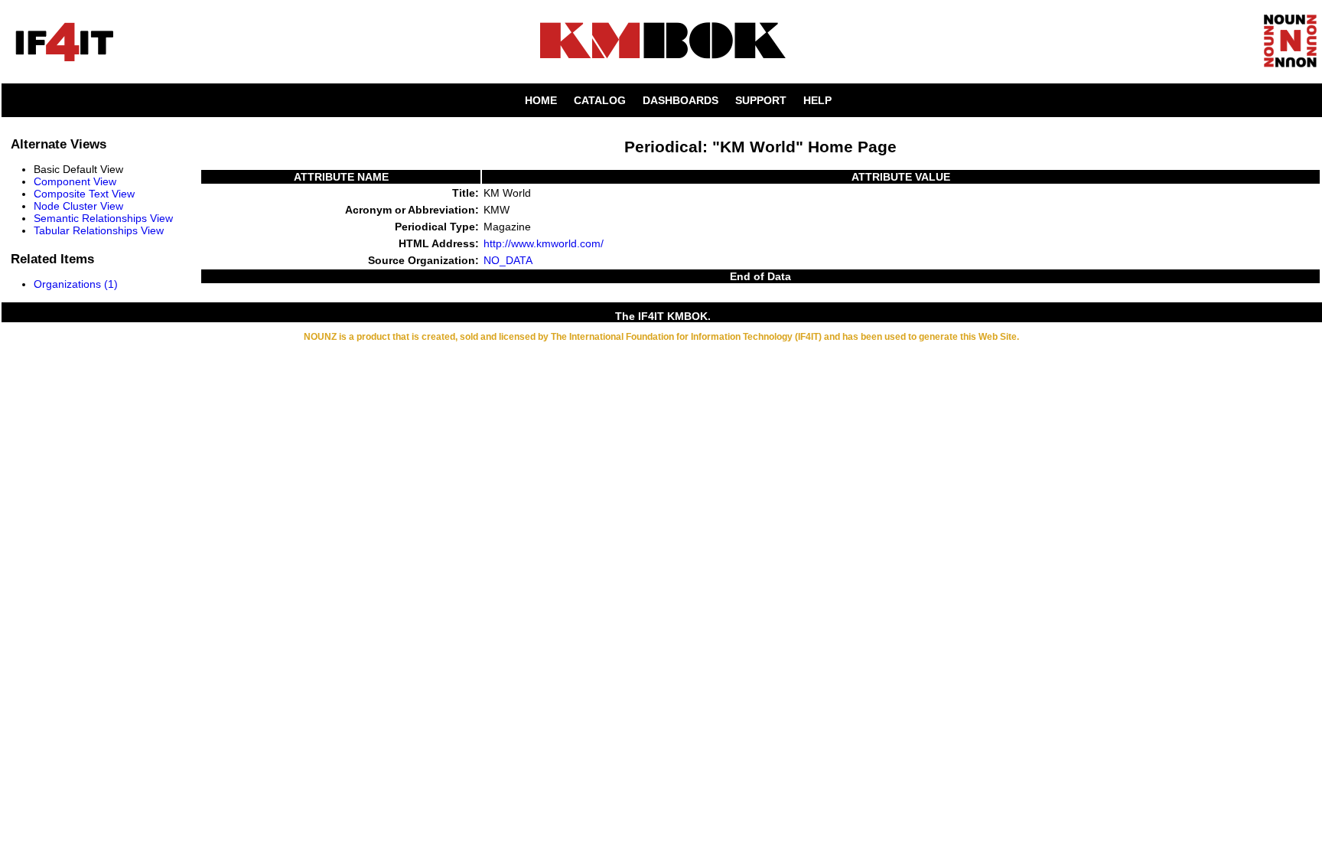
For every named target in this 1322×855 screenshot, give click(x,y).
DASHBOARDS (680, 100)
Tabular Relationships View (99, 230)
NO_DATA (508, 260)
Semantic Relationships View (103, 218)
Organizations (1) (76, 284)
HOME (541, 100)
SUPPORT (760, 100)
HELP (817, 100)
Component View (75, 181)
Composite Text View (84, 194)
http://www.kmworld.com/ (544, 243)
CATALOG (600, 100)
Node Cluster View (78, 206)
